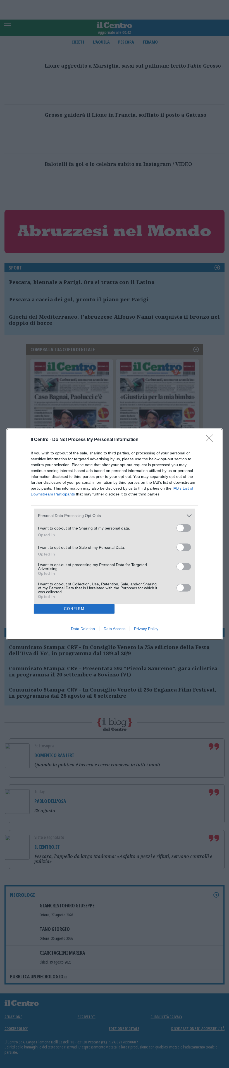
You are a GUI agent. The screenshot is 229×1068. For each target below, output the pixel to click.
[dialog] (114, 534)
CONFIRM (74, 609)
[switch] (183, 528)
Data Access (114, 628)
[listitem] (114, 516)
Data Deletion (83, 628)
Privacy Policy (146, 628)
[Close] (211, 440)
